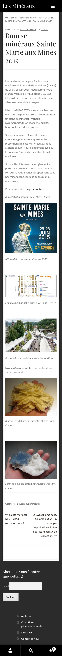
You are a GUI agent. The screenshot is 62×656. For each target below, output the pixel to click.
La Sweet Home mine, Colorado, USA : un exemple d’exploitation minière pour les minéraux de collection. (44, 525)
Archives (26, 616)
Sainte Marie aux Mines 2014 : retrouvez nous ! (16, 519)
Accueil (13, 17)
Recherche (31, 650)
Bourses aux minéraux (31, 17)
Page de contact (35, 188)
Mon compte (10, 650)
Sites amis (26, 632)
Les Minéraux (19, 5)
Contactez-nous (30, 638)
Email (6, 585)
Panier (47, 648)
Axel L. (44, 29)
